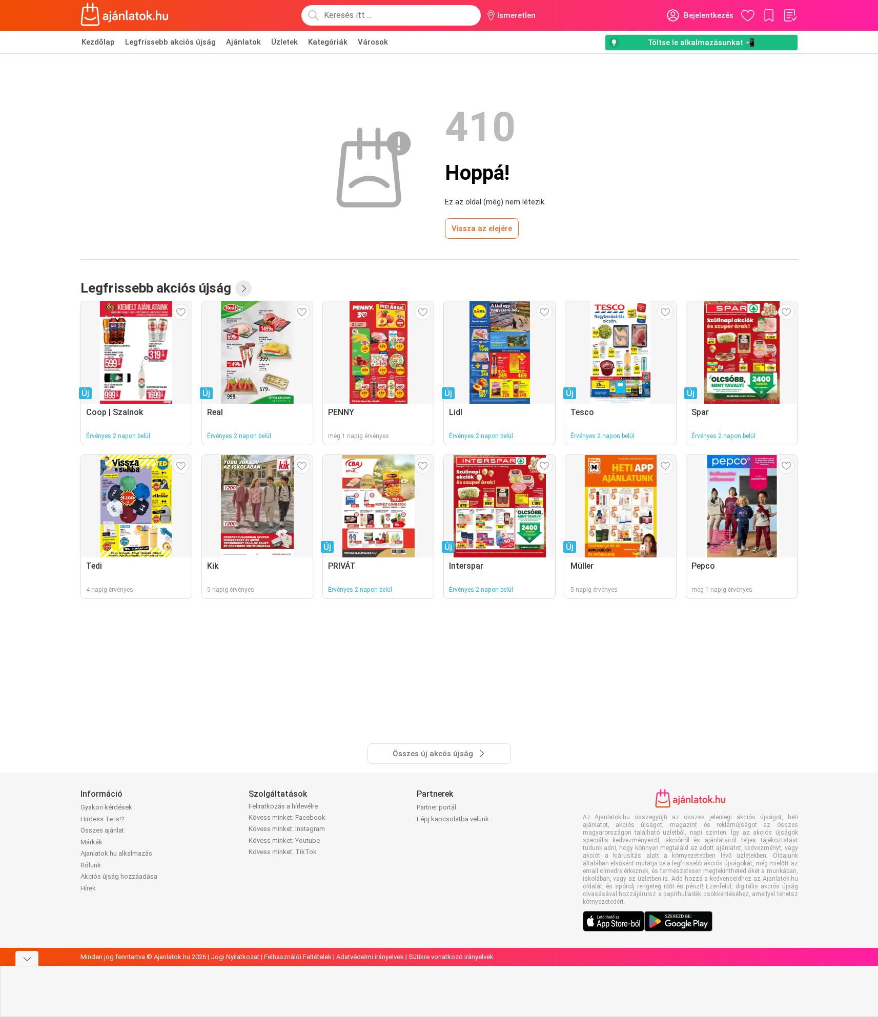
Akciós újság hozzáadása (118, 876)
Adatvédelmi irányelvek (370, 957)
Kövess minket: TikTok (283, 852)
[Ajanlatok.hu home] (124, 15)
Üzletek (284, 42)
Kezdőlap (98, 42)
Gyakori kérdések (106, 807)
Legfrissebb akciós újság (170, 42)
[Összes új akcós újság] (243, 288)
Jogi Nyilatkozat (235, 957)
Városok (373, 42)
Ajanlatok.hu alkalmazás (116, 853)
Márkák (91, 842)
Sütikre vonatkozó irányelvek (451, 957)
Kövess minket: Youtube (284, 840)
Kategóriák (328, 42)
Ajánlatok (243, 42)
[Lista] (790, 15)
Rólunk (90, 865)
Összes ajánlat (102, 830)
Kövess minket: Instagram (287, 829)
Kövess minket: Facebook (287, 817)
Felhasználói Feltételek (298, 957)
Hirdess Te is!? (102, 819)
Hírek (88, 888)
